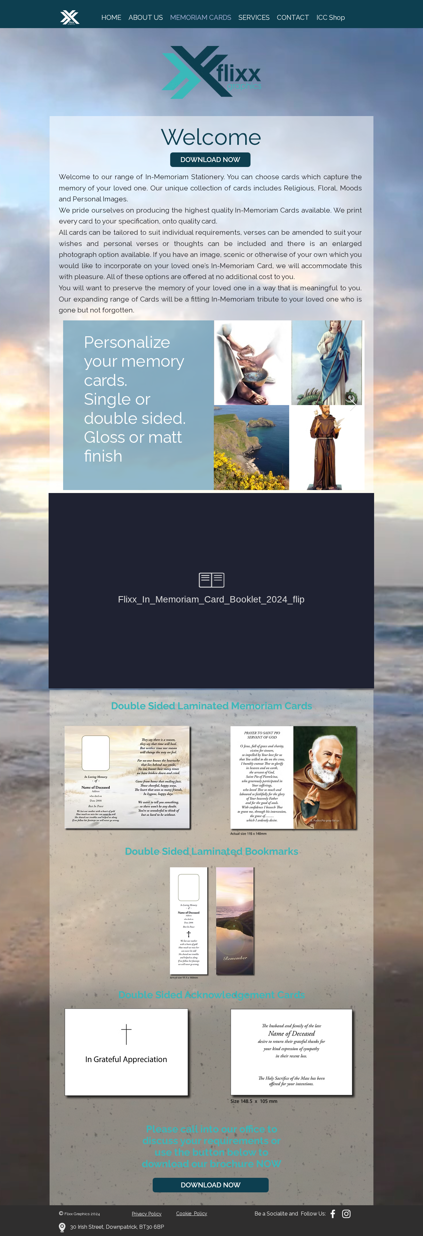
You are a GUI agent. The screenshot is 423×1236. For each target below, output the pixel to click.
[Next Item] (353, 405)
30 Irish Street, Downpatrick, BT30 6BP (117, 1227)
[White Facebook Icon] (332, 1213)
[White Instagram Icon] (346, 1213)
